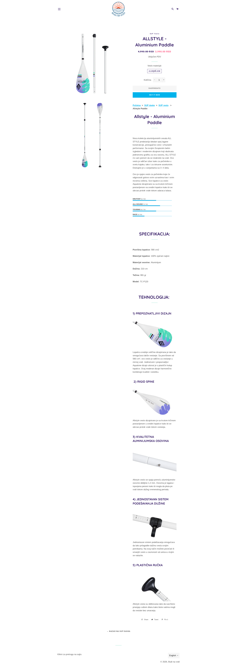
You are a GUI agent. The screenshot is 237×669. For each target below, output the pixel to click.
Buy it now (154, 95)
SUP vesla (163, 105)
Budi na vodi (174, 662)
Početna (137, 105)
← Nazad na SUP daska (118, 631)
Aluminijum (154, 71)
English (172, 655)
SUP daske (149, 105)
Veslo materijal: (155, 66)
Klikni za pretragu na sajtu (69, 654)
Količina (147, 80)
